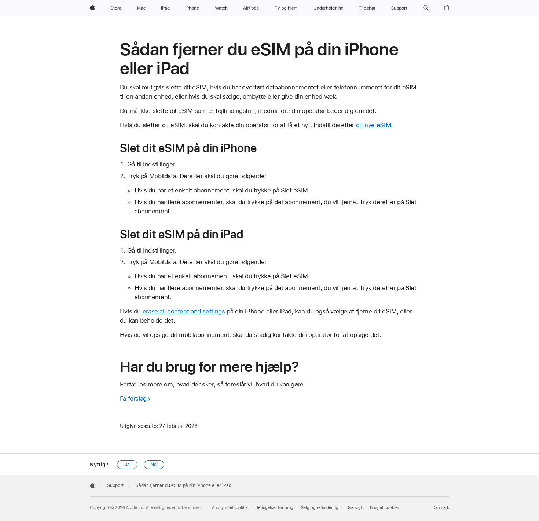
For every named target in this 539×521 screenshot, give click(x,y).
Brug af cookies (385, 507)
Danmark (440, 507)
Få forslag (133, 398)
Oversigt (354, 507)
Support (115, 485)
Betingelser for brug (274, 507)
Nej (154, 464)
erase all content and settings (184, 311)
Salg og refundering (319, 507)
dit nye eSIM (373, 125)
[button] (426, 8)
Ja (127, 464)
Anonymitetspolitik (230, 507)
